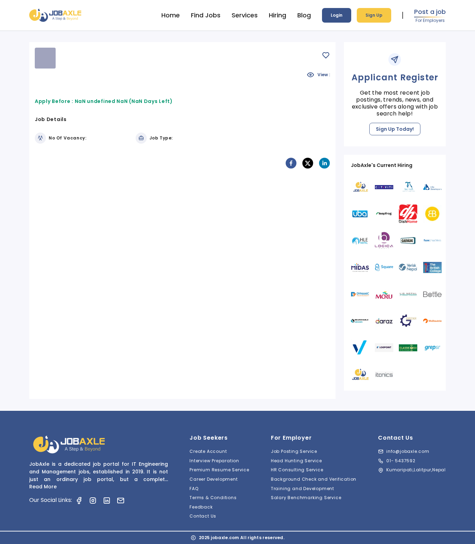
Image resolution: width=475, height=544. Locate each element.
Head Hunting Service (296, 461)
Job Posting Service (294, 451)
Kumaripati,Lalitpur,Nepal (416, 470)
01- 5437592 (401, 461)
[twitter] (307, 163)
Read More (43, 486)
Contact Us (203, 516)
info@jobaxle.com (407, 451)
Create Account (208, 451)
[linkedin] (324, 163)
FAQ (194, 488)
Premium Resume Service (219, 470)
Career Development (214, 479)
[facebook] (291, 163)
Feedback (201, 507)
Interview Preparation (214, 461)
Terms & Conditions (213, 498)
